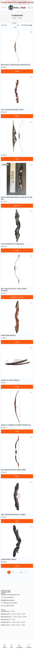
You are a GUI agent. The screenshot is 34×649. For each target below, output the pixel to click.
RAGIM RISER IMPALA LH (8, 327)
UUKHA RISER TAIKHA (8, 559)
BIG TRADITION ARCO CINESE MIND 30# (11, 464)
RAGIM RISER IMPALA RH (8, 330)
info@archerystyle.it (8, 600)
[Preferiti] (31, 32)
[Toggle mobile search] (5, 8)
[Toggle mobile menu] (2, 7)
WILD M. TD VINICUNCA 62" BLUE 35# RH (11, 235)
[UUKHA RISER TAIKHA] (17, 541)
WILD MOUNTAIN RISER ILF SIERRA (13, 515)
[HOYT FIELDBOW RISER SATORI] (17, 91)
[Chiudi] (32, 2)
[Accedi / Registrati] (29, 7)
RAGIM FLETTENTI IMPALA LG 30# (11, 369)
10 (21, 572)
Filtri (5, 25)
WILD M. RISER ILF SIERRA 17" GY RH (11, 503)
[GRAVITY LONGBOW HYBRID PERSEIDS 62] (17, 407)
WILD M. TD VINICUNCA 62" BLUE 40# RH (11, 240)
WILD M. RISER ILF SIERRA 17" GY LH (11, 500)
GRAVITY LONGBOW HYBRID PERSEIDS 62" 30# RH (11, 412)
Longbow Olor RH (6, 144)
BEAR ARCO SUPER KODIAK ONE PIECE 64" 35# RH (11, 51)
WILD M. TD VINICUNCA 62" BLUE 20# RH (11, 231)
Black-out (6, 95)
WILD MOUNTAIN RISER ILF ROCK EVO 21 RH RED (16, 198)
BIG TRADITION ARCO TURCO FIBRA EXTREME (13, 290)
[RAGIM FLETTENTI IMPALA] (17, 362)
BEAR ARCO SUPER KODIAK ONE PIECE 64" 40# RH (11, 56)
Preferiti (28, 647)
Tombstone (6, 104)
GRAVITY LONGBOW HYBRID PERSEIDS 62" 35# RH (11, 421)
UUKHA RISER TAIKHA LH (8, 551)
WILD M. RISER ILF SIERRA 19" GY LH (11, 506)
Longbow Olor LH (6, 141)
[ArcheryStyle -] (17, 7)
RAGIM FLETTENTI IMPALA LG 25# (11, 366)
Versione (3, 48)
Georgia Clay (6, 98)
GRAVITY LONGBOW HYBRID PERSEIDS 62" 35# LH (11, 416)
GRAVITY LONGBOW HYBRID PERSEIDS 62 (16, 425)
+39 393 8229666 (8, 597)
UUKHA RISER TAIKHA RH (8, 554)
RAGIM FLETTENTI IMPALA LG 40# (11, 375)
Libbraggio (4, 150)
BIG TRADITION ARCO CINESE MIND (13, 470)
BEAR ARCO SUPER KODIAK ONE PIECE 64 (15, 65)
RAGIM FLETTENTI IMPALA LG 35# (11, 372)
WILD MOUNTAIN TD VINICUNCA (12, 244)
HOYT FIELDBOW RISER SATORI (12, 110)
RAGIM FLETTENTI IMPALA (10, 380)
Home (14, 18)
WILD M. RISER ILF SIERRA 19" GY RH (11, 509)
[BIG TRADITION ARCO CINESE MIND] (17, 451)
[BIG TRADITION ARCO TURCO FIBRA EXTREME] (17, 270)
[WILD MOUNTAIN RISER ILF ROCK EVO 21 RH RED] (17, 179)
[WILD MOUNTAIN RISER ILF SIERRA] (17, 496)
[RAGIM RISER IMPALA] (17, 317)
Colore (3, 93)
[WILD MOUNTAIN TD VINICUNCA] (17, 226)
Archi (19, 18)
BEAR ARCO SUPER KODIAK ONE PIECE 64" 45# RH (11, 61)
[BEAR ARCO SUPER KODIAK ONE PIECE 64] (17, 46)
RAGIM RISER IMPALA (8, 335)
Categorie (19, 647)
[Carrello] (32, 7)
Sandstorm (6, 101)
